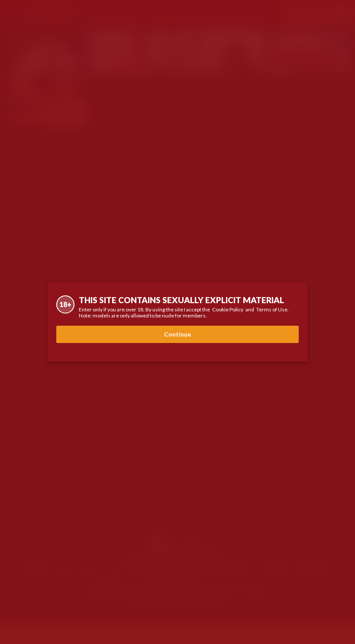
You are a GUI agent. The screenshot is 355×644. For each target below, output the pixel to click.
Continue (177, 334)
